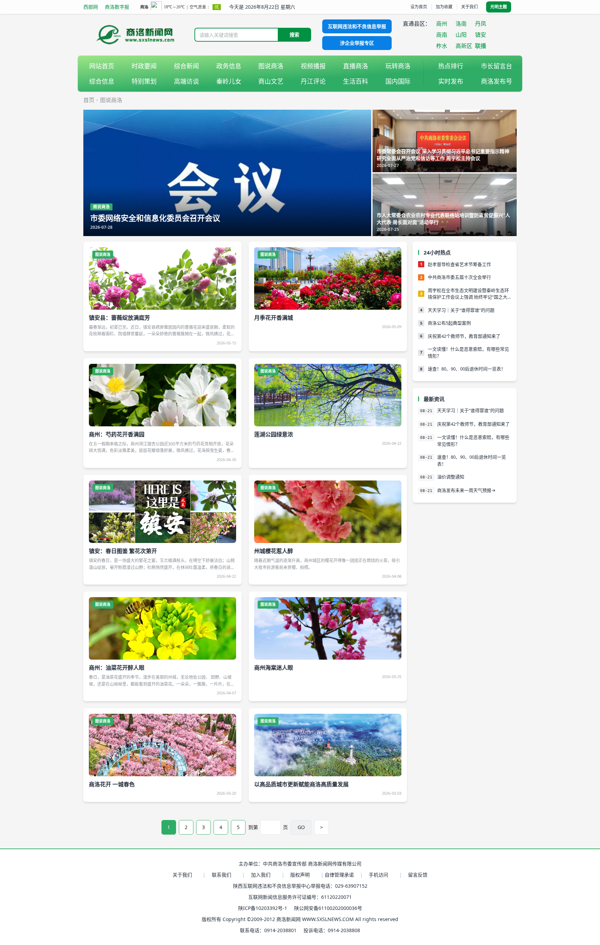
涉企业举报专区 (357, 43)
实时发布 (450, 81)
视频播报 (313, 66)
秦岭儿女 (228, 81)
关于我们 (469, 7)
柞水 (441, 46)
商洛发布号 (496, 81)
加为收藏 (444, 7)
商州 (441, 23)
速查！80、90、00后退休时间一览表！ (467, 369)
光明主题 (498, 7)
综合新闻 (186, 66)
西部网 (90, 6)
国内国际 (397, 81)
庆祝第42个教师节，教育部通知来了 (464, 336)
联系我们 (221, 874)
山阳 (461, 35)
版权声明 (300, 874)
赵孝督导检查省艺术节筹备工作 (459, 264)
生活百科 (355, 81)
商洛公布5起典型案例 (449, 323)
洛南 (461, 23)
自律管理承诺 (339, 874)
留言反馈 (417, 874)
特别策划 (144, 81)
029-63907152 (351, 886)
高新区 (464, 46)
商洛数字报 (117, 6)
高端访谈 (186, 81)
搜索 (294, 34)
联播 (480, 46)
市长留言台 (496, 66)
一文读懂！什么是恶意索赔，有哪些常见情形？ (468, 352)
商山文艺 (270, 81)
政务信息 (228, 66)
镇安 (480, 35)
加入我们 (260, 874)
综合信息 (101, 81)
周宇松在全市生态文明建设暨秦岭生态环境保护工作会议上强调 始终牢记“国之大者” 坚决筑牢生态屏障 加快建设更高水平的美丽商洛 (468, 294)
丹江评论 (313, 81)
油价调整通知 (450, 477)
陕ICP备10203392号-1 (262, 908)
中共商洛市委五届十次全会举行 (459, 277)
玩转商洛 (397, 66)
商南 (441, 35)
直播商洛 (355, 66)
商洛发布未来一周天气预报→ (466, 490)
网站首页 (101, 66)
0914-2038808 (344, 930)
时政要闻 (144, 66)
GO (301, 827)
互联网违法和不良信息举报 (357, 26)
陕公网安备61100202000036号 (328, 908)
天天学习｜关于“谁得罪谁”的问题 (461, 310)
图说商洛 (270, 66)
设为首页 (418, 7)
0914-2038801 (280, 930)
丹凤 (480, 23)
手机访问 (378, 874)
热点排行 (450, 66)
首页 (88, 100)
